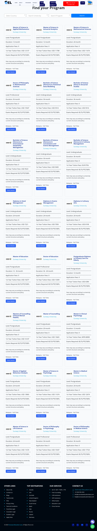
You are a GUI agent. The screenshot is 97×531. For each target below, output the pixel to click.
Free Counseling (56, 492)
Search (82, 16)
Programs (28, 2)
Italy (30, 509)
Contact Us (9, 492)
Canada (31, 490)
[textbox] (15, 15)
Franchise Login (10, 509)
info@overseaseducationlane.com (84, 494)
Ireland (31, 514)
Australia (31, 495)
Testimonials (9, 498)
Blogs (7, 495)
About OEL (9, 490)
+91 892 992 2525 (79, 492)
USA (30, 492)
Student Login (10, 514)
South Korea (32, 503)
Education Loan (56, 503)
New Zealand (32, 501)
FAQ (7, 501)
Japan (30, 506)
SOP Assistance (56, 498)
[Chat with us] (92, 522)
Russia (31, 512)
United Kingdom (33, 498)
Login (82, 2)
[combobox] (15, 15)
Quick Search (42, 4)
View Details (11, 72)
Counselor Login (11, 512)
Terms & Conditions (11, 506)
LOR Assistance (56, 495)
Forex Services (56, 506)
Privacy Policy (10, 503)
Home (16, 2)
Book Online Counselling (71, 3)
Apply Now (9, 517)
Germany (31, 517)
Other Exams (55, 501)
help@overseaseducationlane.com (84, 497)
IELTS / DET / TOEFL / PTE (59, 490)
